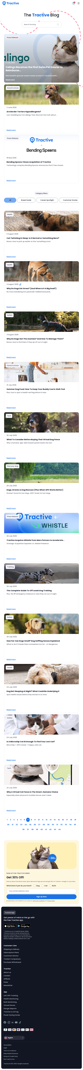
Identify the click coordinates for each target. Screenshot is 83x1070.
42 (50, 829)
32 (61, 824)
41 (46, 829)
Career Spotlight (47, 200)
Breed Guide (26, 200)
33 (66, 824)
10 (39, 820)
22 (17, 824)
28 (44, 824)
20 (8, 824)
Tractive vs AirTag (11, 1012)
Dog (38, 886)
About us (7, 972)
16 (63, 820)
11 (42, 820)
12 (46, 820)
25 (30, 824)
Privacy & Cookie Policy (11, 1056)
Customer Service (11, 956)
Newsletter (8, 985)
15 (59, 820)
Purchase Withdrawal (12, 962)
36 (23, 829)
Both (54, 886)
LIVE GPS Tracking (11, 995)
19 (75, 820)
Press (6, 982)
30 (53, 824)
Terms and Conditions (38, 901)
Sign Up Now (41, 897)
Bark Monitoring (10, 1002)
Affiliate (7, 979)
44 (59, 829)
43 (55, 829)
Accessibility (7, 1045)
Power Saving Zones (12, 1015)
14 (55, 820)
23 (21, 824)
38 (32, 829)
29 (48, 824)
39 (37, 829)
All (10, 200)
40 (41, 829)
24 (26, 824)
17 (67, 820)
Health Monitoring (11, 999)
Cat (45, 886)
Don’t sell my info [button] (9, 1059)
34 (70, 824)
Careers (7, 975)
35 (75, 824)
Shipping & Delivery (11, 949)
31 (57, 824)
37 (28, 829)
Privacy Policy (51, 901)
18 (71, 820)
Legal (5, 1048)
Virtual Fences (9, 1005)
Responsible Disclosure (11, 1053)
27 (39, 824)
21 (12, 824)
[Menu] (78, 3)
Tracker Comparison (12, 959)
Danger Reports (10, 1008)
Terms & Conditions (10, 1051)
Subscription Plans (11, 952)
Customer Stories (70, 200)
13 (50, 820)
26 (35, 824)
